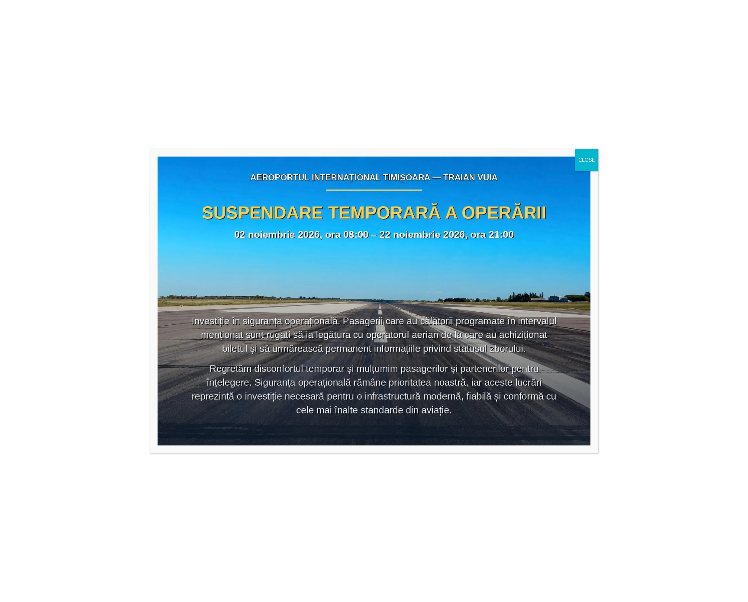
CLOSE (586, 160)
